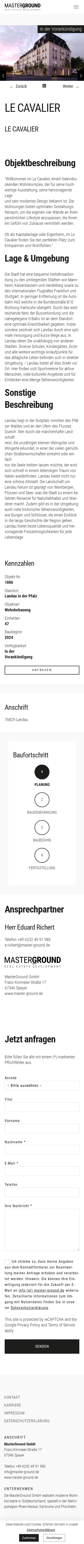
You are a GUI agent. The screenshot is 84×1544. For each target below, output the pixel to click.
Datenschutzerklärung (29, 1308)
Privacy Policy (28, 1324)
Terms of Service (61, 1324)
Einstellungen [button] (54, 1538)
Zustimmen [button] (29, 1538)
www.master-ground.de (24, 993)
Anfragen (42, 670)
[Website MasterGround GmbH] (33, 971)
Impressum (14, 1413)
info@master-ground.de (21, 1472)
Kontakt (12, 1397)
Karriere (12, 1405)
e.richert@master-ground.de (27, 945)
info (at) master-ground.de (41, 1290)
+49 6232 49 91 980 (34, 939)
